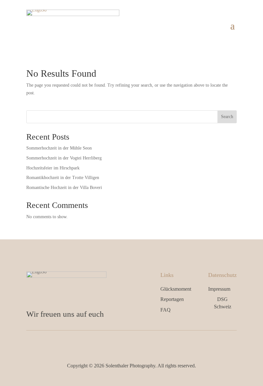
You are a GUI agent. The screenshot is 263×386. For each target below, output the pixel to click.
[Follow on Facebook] (125, 344)
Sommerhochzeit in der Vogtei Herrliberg (64, 158)
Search (227, 116)
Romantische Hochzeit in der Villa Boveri (64, 187)
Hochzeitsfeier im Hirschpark (53, 168)
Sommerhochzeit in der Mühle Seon (59, 148)
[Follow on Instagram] (138, 344)
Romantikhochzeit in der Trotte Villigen (62, 177)
